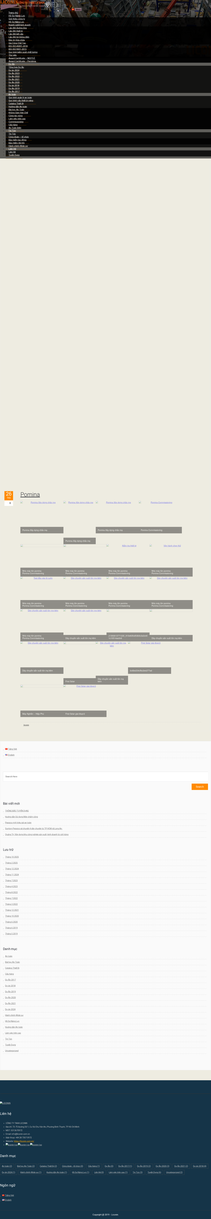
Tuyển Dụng (14, 155)
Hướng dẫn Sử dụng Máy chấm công (21, 817)
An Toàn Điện (15, 127)
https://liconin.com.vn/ (24, 1141)
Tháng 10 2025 (12, 857)
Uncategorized (12, 1051)
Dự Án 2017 (10, 980)
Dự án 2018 (10, 986)
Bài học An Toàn (12, 962)
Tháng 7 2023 (11, 880)
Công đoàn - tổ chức (72, 1166)
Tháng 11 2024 (12, 875)
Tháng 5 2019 (11, 934)
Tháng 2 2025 (11, 863)
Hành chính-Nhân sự (14, 1015)
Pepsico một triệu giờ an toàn (18, 823)
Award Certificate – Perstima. (22, 61)
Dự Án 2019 (10, 992)
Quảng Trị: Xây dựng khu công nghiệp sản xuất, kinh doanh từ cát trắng (36, 834)
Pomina (30, 494)
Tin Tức (8, 1039)
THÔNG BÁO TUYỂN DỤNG (17, 811)
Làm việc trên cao (13, 1033)
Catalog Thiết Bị (12, 968)
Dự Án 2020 (10, 997)
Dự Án (109, 1166)
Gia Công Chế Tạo (17, 43)
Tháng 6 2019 (11, 928)
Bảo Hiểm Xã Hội (17, 143)
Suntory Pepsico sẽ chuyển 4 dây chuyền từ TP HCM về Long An (33, 828)
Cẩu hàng (9, 974)
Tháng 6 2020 (11, 922)
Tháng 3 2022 (11, 904)
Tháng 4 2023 (11, 886)
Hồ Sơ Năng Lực (12, 1021)
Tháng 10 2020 (12, 916)
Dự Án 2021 (10, 1003)
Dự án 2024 (10, 1009)
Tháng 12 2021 (12, 910)
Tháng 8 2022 (11, 892)
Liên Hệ (99, 1172)
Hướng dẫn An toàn (14, 1027)
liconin (26, 725)
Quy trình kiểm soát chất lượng (23, 52)
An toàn (8, 956)
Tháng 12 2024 (12, 869)
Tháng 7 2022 (11, 898)
